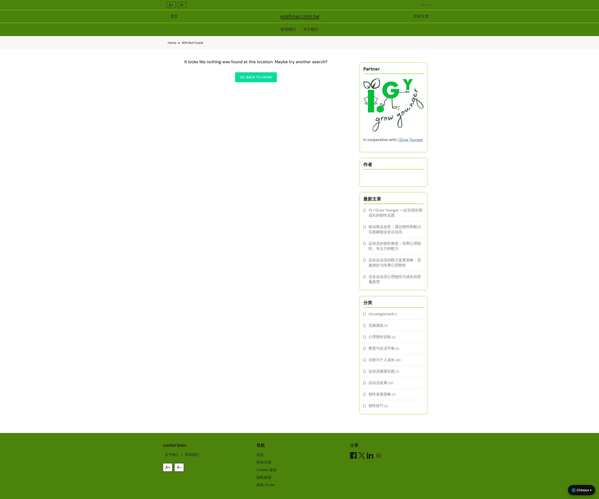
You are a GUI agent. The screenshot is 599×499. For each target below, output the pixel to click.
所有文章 (421, 16)
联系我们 (288, 29)
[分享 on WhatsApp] (378, 456)
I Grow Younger (410, 139)
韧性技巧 (376, 405)
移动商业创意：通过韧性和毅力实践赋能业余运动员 (395, 229)
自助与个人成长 (382, 359)
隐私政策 (263, 477)
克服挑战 (376, 325)
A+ (171, 5)
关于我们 (310, 29)
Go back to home (256, 77)
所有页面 (263, 462)
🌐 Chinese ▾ (582, 490)
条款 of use (265, 485)
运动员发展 (378, 382)
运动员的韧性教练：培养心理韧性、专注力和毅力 (395, 246)
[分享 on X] (361, 456)
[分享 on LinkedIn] (370, 456)
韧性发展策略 (380, 394)
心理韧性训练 (380, 336)
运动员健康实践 (382, 371)
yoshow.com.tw (299, 16)
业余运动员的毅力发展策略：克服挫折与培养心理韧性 (395, 263)
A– (182, 5)
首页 (174, 16)
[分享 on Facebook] (353, 456)
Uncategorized (381, 313)
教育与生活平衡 (382, 348)
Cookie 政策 (266, 470)
